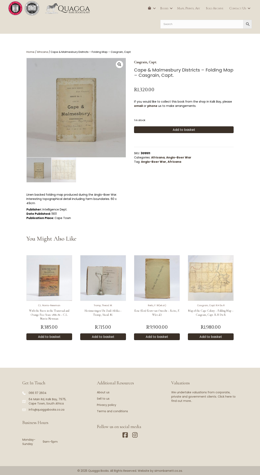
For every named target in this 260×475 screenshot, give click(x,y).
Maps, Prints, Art (188, 8)
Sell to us (103, 399)
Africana (42, 52)
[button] (154, 8)
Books (164, 8)
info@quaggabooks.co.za (46, 410)
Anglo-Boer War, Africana (161, 162)
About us (103, 392)
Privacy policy (106, 405)
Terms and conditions (112, 411)
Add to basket (184, 129)
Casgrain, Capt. (145, 62)
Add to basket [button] (49, 336)
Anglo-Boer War (178, 157)
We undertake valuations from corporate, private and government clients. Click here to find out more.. (203, 396)
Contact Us (237, 8)
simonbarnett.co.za (168, 471)
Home (30, 52)
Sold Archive (214, 8)
